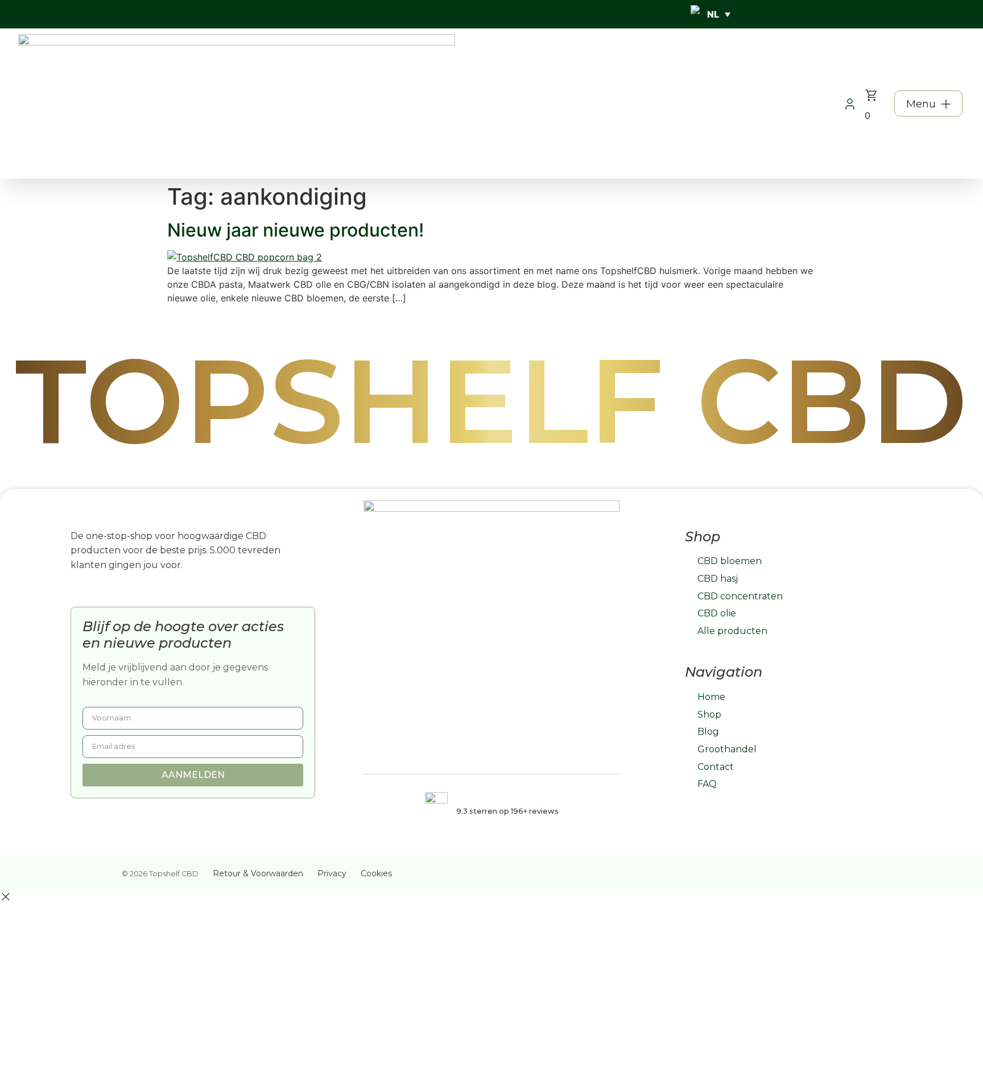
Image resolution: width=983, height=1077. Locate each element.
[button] (928, 103)
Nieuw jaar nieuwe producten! (295, 230)
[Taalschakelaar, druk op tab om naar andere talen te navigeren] (710, 14)
